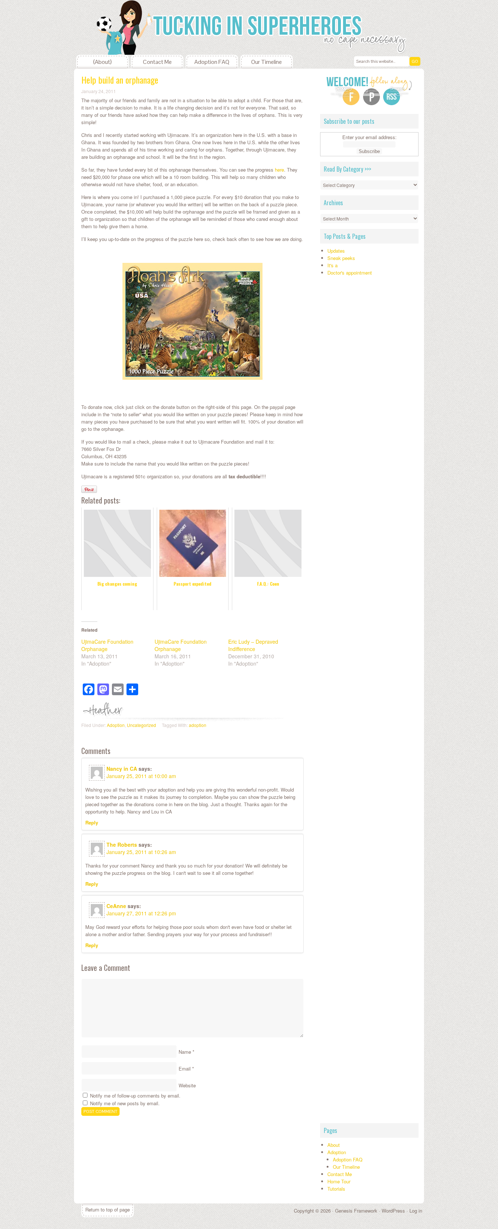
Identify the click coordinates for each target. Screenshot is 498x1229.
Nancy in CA (121, 768)
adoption (197, 725)
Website (187, 1085)
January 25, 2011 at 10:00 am (141, 776)
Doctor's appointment (349, 272)
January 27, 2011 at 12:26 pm (141, 913)
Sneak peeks (341, 257)
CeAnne (116, 906)
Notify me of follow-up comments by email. (135, 1095)
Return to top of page (107, 1209)
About (333, 1144)
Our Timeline (266, 62)
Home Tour (338, 1181)
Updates (336, 250)
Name (185, 1051)
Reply (91, 822)
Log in (415, 1210)
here (279, 169)
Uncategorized (141, 725)
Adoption (116, 725)
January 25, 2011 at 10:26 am (141, 851)
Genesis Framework (356, 1210)
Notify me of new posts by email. (125, 1103)
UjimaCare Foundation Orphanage (107, 645)
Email (185, 1068)
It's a (332, 265)
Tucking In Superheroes (128, 27)
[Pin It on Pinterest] (89, 489)
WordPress (393, 1210)
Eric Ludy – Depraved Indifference (253, 645)
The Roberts (121, 844)
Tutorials (336, 1188)
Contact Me (157, 62)
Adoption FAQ (211, 62)
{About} (102, 62)
